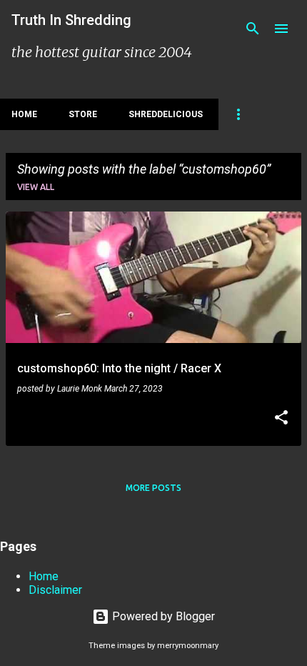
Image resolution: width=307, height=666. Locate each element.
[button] (281, 419)
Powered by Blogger (162, 616)
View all (35, 187)
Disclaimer (55, 590)
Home (24, 114)
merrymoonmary (187, 645)
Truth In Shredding (71, 20)
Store (83, 114)
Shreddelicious (166, 114)
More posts (153, 487)
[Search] (252, 28)
